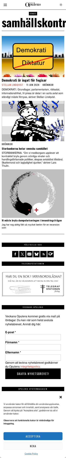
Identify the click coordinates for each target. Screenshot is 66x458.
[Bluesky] (36, 254)
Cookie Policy (31, 453)
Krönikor (48, 85)
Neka (33, 446)
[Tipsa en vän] (29, 254)
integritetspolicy (30, 366)
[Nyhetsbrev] (50, 254)
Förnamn (12, 342)
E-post (10, 332)
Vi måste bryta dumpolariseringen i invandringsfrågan (32, 220)
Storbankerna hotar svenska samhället (25, 148)
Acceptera (33, 436)
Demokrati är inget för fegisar (24, 80)
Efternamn (13, 352)
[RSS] (43, 254)
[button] (60, 397)
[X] (22, 254)
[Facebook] (15, 254)
